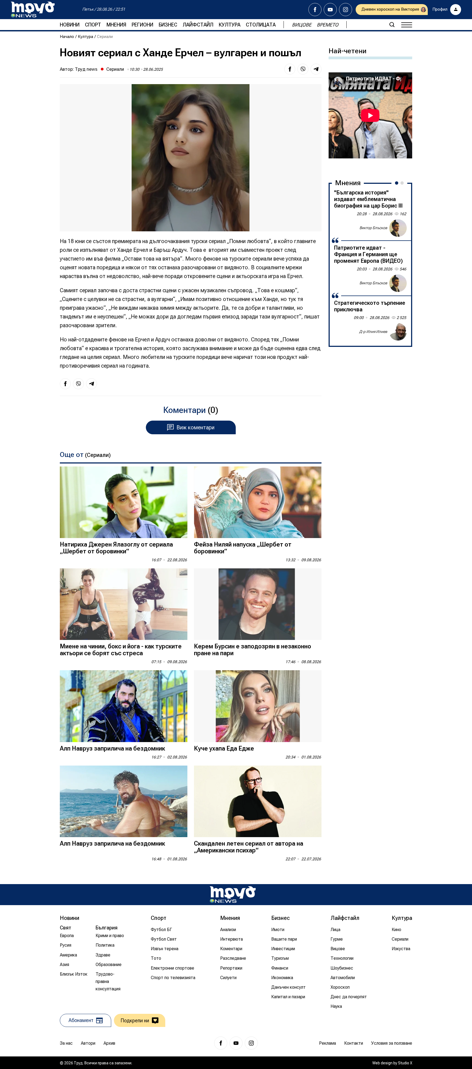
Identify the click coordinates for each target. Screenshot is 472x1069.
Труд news (86, 69)
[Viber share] (302, 69)
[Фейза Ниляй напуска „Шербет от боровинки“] (257, 502)
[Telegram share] (316, 69)
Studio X (405, 1063)
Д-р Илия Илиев (373, 331)
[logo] (33, 9)
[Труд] (233, 894)
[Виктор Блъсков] (398, 228)
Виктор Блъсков (373, 228)
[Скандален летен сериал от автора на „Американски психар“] (257, 801)
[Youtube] (330, 9)
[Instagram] (345, 9)
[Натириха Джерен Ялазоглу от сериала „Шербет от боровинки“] (123, 502)
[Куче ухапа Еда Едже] (257, 706)
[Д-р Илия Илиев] (398, 332)
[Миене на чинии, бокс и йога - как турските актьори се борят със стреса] (123, 604)
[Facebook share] (289, 69)
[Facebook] (314, 9)
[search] (392, 24)
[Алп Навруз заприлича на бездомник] (123, 706)
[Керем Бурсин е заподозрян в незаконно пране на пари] (257, 604)
